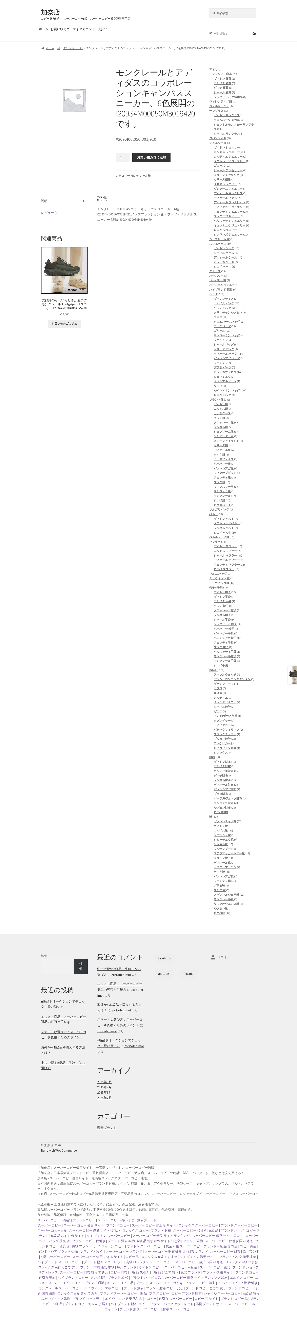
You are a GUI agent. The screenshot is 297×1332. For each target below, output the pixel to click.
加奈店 (50, 12)
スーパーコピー (48, 1220)
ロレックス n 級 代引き (241, 1262)
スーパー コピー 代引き (190, 1230)
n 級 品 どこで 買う (165, 1272)
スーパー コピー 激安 (215, 1267)
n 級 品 (213, 1230)
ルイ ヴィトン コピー (109, 1246)
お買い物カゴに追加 (151, 157)
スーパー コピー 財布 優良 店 (165, 1251)
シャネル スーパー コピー (222, 1293)
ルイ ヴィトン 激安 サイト (198, 1257)
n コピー (150, 1299)
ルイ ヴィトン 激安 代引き (123, 1299)
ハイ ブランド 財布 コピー (129, 1304)
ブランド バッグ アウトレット (171, 1304)
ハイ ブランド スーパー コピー (59, 1262)
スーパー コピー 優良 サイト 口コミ (217, 1236)
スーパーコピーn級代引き (116, 1220)
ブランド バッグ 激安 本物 (237, 1257)
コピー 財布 (119, 1272)
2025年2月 (104, 1098)
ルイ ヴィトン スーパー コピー (108, 1236)
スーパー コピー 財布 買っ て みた (84, 1272)
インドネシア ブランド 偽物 (58, 1251)
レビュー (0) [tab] (49, 213)
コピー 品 (132, 1257)
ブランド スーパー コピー (239, 1225)
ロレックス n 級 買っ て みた (77, 1293)
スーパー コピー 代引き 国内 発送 (229, 1241)
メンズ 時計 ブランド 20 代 (109, 1278)
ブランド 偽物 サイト (218, 1272)
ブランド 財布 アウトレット (104, 1262)
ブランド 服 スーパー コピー (140, 1309)
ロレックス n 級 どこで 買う (58, 1267)
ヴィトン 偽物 (60, 1299)
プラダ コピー (159, 1293)
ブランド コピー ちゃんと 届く (86, 1304)
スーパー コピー (49, 1225)
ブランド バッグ (232, 1230)
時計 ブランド (127, 1267)
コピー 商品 (248, 1246)
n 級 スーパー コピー (55, 1257)
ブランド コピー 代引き (88, 1241)
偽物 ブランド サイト (211, 1304)
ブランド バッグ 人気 (146, 1278)
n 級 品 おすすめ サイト (67, 1236)
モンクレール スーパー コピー (60, 1288)
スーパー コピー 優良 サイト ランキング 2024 (195, 1278)
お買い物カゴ (60, 29)
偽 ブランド (251, 1251)
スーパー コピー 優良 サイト (83, 1225)
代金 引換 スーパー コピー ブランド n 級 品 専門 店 (202, 1246)
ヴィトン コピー (150, 1267)
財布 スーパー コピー (177, 1309)
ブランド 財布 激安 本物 (97, 1267)
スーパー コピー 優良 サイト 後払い (94, 1230)
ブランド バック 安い (87, 1299)
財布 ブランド (198, 1251)
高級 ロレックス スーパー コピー (149, 1262)
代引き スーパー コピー (175, 1299)
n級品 (66, 1220)
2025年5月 (104, 1082)
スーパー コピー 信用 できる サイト (97, 1257)
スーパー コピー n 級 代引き (237, 1283)
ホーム (43, 29)
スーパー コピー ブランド (123, 1251)
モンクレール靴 (73, 48)
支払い (102, 29)
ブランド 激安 (134, 1288)
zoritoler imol (121, 975)
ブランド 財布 (161, 1230)
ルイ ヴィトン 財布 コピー (102, 1288)
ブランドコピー (84, 1220)
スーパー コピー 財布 (225, 1251)
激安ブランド (107, 1128)
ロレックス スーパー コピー (198, 1225)
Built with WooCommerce (59, 1150)
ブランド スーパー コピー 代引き (159, 1283)
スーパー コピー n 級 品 (181, 1267)
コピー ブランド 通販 (89, 1283)
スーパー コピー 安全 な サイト (154, 1225)
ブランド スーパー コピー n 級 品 (123, 1293)
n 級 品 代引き (139, 1272)
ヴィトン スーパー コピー (145, 1246)
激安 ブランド (191, 1272)
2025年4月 (104, 1087)
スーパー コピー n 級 (52, 1230)
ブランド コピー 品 (234, 1299)
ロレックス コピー (135, 1230)
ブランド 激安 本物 (121, 1241)
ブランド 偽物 (193, 1241)
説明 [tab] (44, 201)
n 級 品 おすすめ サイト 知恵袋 (159, 1241)
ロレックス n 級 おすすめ (159, 1257)
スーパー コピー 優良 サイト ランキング (161, 1236)
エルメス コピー (241, 1278)
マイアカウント (84, 29)
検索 (44, 956)
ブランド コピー (118, 1225)
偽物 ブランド (82, 1246)
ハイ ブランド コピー (73, 1278)
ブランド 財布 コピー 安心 (164, 1288)
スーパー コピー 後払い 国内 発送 (199, 1262)
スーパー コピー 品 (120, 1283)
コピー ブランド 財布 (186, 1293)
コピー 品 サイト (206, 1299)
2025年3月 (104, 1092)
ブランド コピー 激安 (200, 1283)
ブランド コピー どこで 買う (205, 1288)
